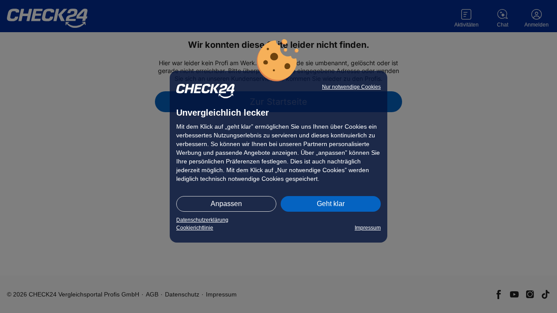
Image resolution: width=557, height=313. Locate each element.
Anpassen (226, 203)
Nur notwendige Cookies (351, 87)
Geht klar (331, 203)
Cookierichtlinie (194, 228)
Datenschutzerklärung (202, 220)
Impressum (368, 228)
